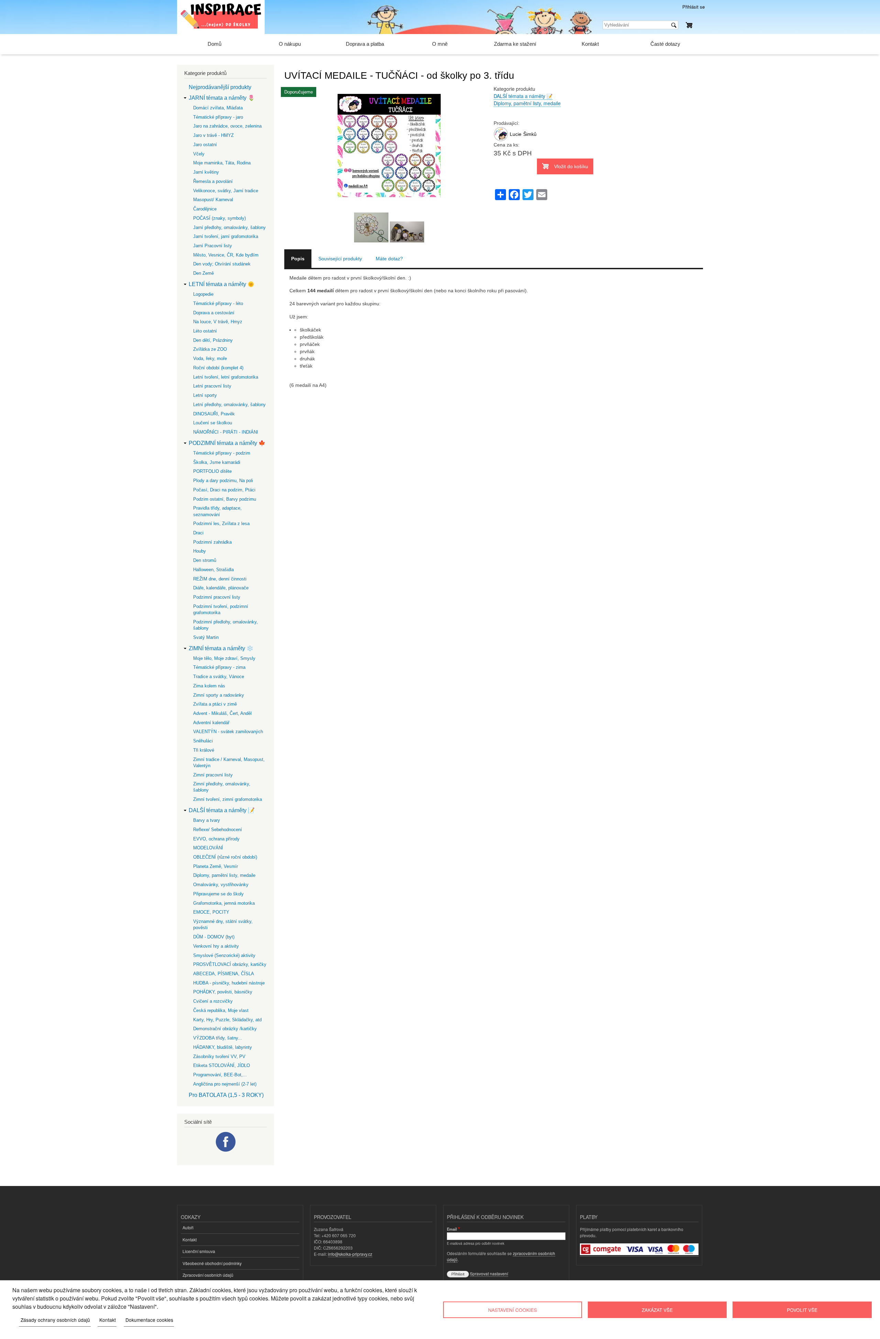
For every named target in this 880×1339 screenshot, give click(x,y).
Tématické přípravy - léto (218, 303)
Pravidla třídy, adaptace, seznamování (217, 511)
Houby (199, 551)
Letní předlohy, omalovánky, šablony (229, 404)
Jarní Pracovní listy (212, 245)
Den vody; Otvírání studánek (222, 263)
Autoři (188, 1227)
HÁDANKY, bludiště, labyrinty (222, 1047)
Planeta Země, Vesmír (215, 866)
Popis (298, 258)
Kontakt (590, 44)
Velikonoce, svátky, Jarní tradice (225, 190)
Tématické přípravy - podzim (221, 453)
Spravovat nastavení (489, 1273)
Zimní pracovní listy (213, 774)
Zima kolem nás (209, 685)
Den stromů (204, 560)
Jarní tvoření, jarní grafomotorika (225, 236)
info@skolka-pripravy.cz (350, 1254)
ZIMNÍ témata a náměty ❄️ (221, 648)
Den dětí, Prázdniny (213, 340)
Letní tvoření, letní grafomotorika (225, 377)
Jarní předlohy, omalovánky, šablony (229, 227)
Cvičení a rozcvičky (213, 1001)
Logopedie (203, 294)
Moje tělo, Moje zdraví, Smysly (224, 658)
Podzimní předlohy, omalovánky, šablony (225, 625)
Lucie (515, 134)
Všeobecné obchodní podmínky (212, 1263)
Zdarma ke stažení (515, 44)
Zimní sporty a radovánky (218, 695)
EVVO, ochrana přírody (216, 838)
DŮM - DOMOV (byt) (213, 936)
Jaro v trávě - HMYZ (213, 135)
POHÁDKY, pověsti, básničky (222, 991)
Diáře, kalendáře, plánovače (221, 587)
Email (452, 1229)
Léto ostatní (205, 331)
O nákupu (290, 44)
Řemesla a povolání (213, 181)
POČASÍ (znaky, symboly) (219, 218)
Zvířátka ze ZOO (210, 349)
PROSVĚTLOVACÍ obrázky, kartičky (229, 964)
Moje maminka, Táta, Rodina (222, 162)
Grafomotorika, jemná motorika (224, 903)
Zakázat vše (657, 1309)
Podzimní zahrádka (212, 542)
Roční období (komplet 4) (218, 367)
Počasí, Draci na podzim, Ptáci (224, 489)
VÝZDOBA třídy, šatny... (217, 1038)
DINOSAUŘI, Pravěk (214, 413)
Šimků (530, 134)
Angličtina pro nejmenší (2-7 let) (224, 1084)
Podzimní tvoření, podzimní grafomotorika (220, 609)
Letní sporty (205, 395)
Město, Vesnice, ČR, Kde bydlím (225, 255)
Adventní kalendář (211, 722)
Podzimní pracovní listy (216, 597)
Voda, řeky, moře (210, 358)
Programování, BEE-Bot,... (220, 1074)
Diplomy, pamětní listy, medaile (527, 103)
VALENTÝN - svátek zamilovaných (228, 731)
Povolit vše (802, 1309)
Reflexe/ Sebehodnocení (217, 829)
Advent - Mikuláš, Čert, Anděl (222, 713)
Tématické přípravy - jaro (218, 117)
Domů (214, 44)
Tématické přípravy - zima (219, 667)
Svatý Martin (206, 637)
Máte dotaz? (389, 258)
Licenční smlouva (199, 1251)
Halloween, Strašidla (213, 569)
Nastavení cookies (512, 1309)
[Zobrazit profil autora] (501, 139)
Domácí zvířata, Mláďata (218, 107)
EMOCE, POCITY (211, 912)
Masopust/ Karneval (213, 199)
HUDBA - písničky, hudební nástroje (229, 983)
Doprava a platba (365, 44)
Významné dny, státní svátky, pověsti (223, 924)
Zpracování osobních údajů (208, 1275)
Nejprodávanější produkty (220, 87)
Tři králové (203, 750)
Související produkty (340, 258)
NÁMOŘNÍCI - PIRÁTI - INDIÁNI (225, 432)
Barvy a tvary (206, 820)
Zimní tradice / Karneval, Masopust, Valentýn (229, 762)
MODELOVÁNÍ (208, 847)
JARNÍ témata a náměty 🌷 (222, 98)
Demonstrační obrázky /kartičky (225, 1028)
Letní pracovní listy (212, 386)
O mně (440, 44)
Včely (199, 153)
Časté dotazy (665, 44)
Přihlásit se (693, 6)
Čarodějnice (205, 208)
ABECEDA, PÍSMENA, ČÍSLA (223, 973)
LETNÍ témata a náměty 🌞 (221, 284)
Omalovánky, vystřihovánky (221, 884)
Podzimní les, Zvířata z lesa (221, 523)
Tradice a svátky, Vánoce (218, 676)
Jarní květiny (206, 172)
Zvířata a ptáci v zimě (215, 704)
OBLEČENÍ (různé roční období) (225, 857)
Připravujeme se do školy (218, 893)
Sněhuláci (203, 740)
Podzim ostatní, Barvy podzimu (224, 499)
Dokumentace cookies (149, 1319)
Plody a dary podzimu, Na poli (223, 480)
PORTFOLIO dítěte (212, 471)
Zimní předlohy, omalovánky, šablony (221, 787)
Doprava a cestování (213, 312)
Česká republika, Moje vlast (221, 1010)
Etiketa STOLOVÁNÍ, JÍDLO (221, 1065)
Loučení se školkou (212, 422)
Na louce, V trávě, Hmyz (217, 321)
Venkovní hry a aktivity (216, 946)
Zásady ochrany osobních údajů (55, 1319)
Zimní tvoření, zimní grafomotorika (227, 799)
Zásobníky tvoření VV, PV (219, 1056)
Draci (198, 532)
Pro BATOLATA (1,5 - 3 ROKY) (226, 1095)
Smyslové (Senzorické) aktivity (224, 955)
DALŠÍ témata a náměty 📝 (523, 95)
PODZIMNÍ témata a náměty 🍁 (227, 443)
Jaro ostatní (205, 144)
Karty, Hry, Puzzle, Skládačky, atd (227, 1019)
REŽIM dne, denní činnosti (219, 578)
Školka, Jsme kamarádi (216, 462)
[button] (389, 208)
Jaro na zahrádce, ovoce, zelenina (227, 126)
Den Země (203, 273)
